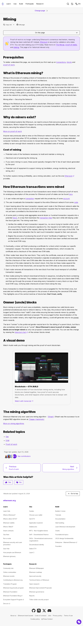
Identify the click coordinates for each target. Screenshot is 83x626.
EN (79, 4)
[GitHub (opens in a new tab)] (33, 610)
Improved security (35, 576)
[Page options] (13, 24)
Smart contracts (8, 531)
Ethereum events (8, 576)
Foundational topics (61, 534)
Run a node (7, 538)
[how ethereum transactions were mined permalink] (2, 187)
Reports (32, 596)
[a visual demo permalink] (2, 340)
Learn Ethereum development (65, 527)
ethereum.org (9, 500)
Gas (7, 437)
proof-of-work (9, 65)
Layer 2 (31, 552)
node (76, 202)
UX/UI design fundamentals (64, 538)
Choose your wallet (35, 515)
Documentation (60, 519)
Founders (58, 546)
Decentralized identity (36, 544)
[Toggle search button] (68, 4)
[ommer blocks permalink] (2, 302)
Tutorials (58, 515)
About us (13, 615)
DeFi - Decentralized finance (38, 534)
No (20, 482)
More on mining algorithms (13, 423)
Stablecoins (33, 527)
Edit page (21, 25)
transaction (30, 199)
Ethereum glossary (9, 556)
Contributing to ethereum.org (12, 580)
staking (16, 47)
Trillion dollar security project (39, 599)
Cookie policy (35, 619)
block (15, 218)
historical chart (21, 332)
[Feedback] (79, 621)
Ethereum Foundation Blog (12, 596)
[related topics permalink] (2, 432)
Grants (57, 531)
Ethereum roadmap (35, 572)
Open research (34, 584)
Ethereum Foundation (10, 592)
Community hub (8, 568)
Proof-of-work (11, 444)
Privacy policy (57, 615)
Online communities (9, 572)
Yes (9, 482)
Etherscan (69, 176)
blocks (69, 62)
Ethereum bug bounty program (13, 588)
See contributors (24, 456)
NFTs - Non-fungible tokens (38, 531)
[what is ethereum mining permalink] (2, 73)
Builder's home (60, 511)
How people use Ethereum (12, 552)
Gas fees (6, 534)
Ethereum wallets (8, 523)
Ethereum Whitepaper (36, 568)
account (66, 199)
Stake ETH (32, 548)
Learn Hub (6, 511)
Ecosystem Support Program (13, 599)
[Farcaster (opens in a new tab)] (39, 610)
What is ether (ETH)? (10, 519)
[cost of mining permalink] (2, 149)
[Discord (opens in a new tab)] (49, 610)
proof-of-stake (71, 45)
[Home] (3, 4)
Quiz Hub (6, 548)
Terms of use (68, 615)
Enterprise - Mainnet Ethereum (66, 542)
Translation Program (10, 584)
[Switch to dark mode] (72, 4)
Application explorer (36, 523)
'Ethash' (51, 417)
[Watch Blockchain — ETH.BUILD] (41, 367)
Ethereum (43, 42)
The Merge (60, 45)
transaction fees (46, 218)
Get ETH (32, 519)
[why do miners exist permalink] (2, 117)
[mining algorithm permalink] (2, 412)
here (70, 194)
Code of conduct (40, 615)
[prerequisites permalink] (2, 57)
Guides (31, 511)
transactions (61, 62)
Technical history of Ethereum (39, 580)
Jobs (49, 615)
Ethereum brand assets (25, 615)
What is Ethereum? (9, 515)
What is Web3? (8, 527)
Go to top (74, 493)
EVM (7, 440)
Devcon (6, 603)
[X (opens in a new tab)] (44, 610)
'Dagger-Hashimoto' (36, 419)
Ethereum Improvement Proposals (40, 588)
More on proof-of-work (12, 131)
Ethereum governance (36, 592)
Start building (59, 523)
